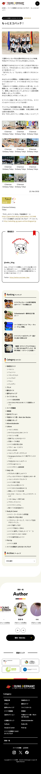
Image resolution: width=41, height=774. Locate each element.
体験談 (9, 411)
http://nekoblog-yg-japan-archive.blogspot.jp (20, 221)
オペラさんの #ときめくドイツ (18, 433)
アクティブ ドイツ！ (14, 502)
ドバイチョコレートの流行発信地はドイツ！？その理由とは (25, 303)
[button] (17, 630)
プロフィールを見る (20, 623)
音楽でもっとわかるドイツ (16, 438)
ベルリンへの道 (13, 435)
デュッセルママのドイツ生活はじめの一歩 (21, 476)
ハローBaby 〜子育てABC (16, 499)
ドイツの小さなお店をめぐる (17, 488)
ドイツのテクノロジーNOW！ (17, 534)
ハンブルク (11, 378)
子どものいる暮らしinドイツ (17, 473)
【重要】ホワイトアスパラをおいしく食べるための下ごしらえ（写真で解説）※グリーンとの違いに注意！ (25, 349)
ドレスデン (11, 384)
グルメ (9, 387)
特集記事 (7, 700)
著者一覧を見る (20, 638)
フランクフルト (13, 375)
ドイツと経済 (12, 543)
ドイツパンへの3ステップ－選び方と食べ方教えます (24, 337)
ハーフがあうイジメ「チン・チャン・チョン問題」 (25, 326)
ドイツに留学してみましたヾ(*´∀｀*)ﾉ (21, 531)
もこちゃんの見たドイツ (16, 485)
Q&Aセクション (12, 414)
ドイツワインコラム (14, 505)
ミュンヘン (11, 372)
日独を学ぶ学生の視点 (15, 517)
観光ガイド (10, 390)
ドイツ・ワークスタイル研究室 (18, 514)
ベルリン (11, 369)
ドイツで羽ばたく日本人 (16, 528)
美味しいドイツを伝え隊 (16, 491)
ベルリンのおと (13, 430)
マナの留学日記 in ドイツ (16, 537)
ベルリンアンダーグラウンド (17, 453)
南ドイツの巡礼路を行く (16, 508)
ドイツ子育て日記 (14, 482)
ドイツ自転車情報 (14, 400)
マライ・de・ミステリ (15, 447)
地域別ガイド (11, 366)
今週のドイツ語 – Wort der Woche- (19, 417)
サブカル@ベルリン (14, 464)
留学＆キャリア (12, 393)
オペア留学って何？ (14, 525)
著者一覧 (7, 741)
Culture (9, 426)
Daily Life (10, 470)
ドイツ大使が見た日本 (15, 444)
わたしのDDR (12, 450)
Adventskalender (13, 423)
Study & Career (12, 511)
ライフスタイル (12, 396)
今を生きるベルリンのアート (17, 461)
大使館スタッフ (12, 420)
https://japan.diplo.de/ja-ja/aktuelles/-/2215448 (19, 216)
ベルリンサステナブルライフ (17, 479)
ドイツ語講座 (11, 408)
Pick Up (9, 540)
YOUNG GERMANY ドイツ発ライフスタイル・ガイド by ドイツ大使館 (20, 687)
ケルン (10, 381)
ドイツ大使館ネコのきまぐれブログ (19, 547)
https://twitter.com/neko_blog (19, 277)
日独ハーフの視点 (14, 441)
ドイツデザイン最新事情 (16, 467)
